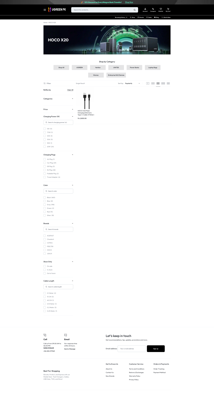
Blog (157, 17)
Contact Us (110, 372)
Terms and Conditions (136, 369)
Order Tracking (158, 369)
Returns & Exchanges (136, 372)
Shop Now (129, 2)
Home (45, 22)
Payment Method (159, 372)
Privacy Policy (134, 380)
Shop (133, 17)
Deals (150, 17)
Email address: (112, 348)
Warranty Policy (134, 376)
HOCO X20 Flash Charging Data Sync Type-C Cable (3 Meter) (86, 113)
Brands (141, 17)
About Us (109, 369)
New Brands (110, 376)
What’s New (167, 17)
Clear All (70, 90)
